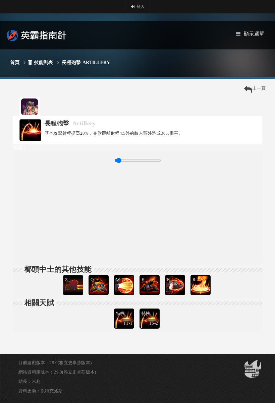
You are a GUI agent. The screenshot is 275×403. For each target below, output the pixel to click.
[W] (125, 274)
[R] (175, 274)
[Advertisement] (137, 213)
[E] (150, 274)
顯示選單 (254, 34)
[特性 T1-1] (125, 307)
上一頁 (259, 88)
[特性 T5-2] (150, 307)
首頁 (14, 62)
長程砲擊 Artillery (86, 62)
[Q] (99, 274)
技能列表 (43, 62)
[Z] (74, 274)
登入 (140, 6)
